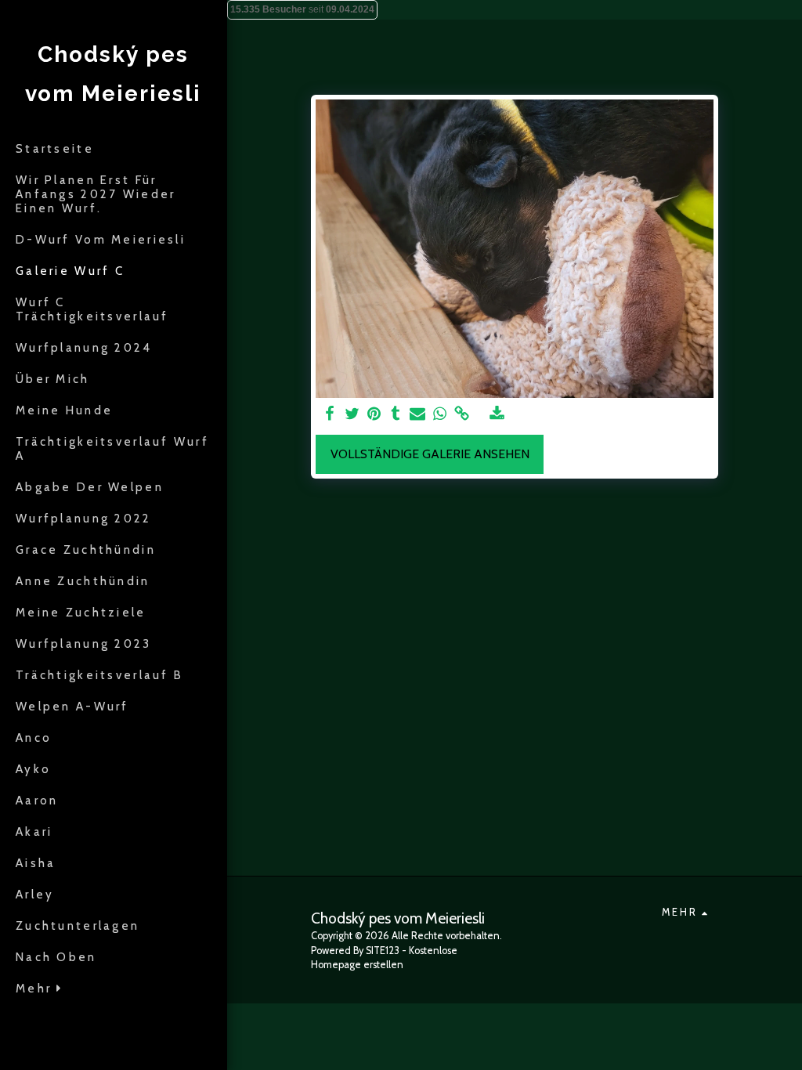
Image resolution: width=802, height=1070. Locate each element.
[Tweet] (351, 414)
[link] (461, 414)
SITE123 (382, 950)
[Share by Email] (417, 414)
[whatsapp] (439, 414)
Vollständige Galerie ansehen (430, 453)
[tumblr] (395, 414)
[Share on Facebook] (330, 414)
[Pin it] (373, 414)
